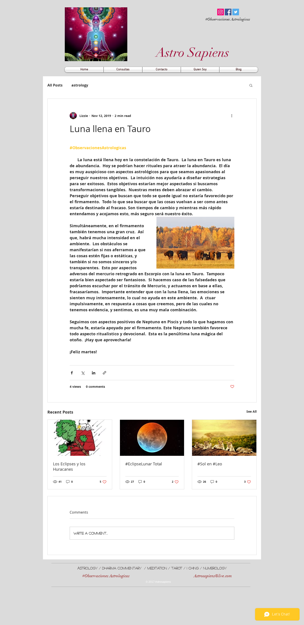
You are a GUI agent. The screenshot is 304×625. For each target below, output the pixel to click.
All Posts (55, 85)
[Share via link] (104, 373)
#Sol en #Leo (209, 463)
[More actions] (231, 115)
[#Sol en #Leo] (224, 438)
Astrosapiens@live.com (213, 575)
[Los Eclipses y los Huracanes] (80, 438)
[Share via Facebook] (72, 373)
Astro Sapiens (191, 52)
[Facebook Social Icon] (228, 12)
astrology (79, 85)
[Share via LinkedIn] (93, 373)
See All (251, 411)
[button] (251, 85)
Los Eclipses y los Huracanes (69, 466)
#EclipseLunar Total (143, 463)
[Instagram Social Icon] (220, 12)
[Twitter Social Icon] (235, 12)
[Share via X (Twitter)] (83, 373)
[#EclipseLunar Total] (152, 438)
